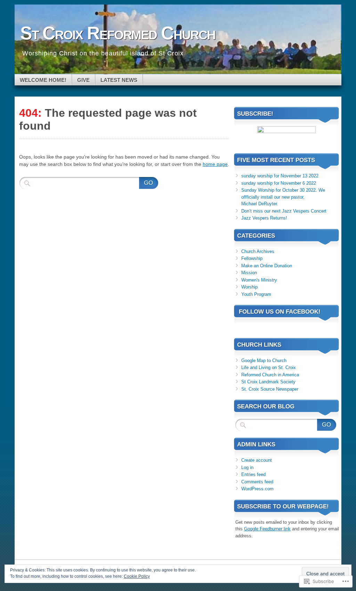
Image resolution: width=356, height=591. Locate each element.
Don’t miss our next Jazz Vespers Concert (283, 211)
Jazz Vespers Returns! (264, 218)
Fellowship (251, 258)
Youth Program (256, 294)
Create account (256, 460)
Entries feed (253, 474)
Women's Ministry (259, 280)
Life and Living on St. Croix (268, 367)
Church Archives (257, 251)
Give (83, 80)
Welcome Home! (43, 80)
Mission (249, 272)
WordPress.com (257, 488)
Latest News (118, 80)
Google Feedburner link (267, 528)
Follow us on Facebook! (280, 311)
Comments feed (257, 481)
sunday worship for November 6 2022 (278, 183)
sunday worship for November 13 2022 (279, 175)
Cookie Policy (137, 576)
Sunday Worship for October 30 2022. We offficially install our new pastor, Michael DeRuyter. (283, 196)
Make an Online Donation (266, 265)
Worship (249, 287)
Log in (247, 467)
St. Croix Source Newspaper (269, 389)
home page (215, 164)
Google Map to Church (263, 360)
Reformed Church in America (270, 374)
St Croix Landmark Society (268, 381)
